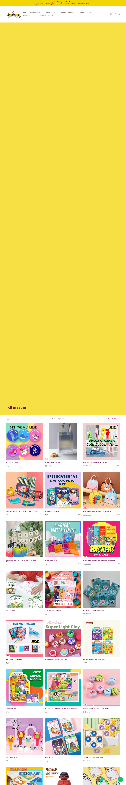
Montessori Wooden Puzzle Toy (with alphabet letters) (22, 511)
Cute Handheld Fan (11, 757)
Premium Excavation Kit (52, 511)
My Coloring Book (11, 610)
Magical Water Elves (51, 560)
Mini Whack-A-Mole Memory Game (93, 610)
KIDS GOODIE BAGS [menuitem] (36, 12)
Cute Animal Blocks (11, 708)
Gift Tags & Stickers (12, 462)
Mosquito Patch (49, 757)
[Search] (111, 14)
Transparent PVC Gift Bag (52, 462)
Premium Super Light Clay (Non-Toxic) (56, 659)
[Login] (119, 14)
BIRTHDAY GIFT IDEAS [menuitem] (68, 12)
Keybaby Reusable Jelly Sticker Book (94, 659)
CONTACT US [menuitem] (44, 15)
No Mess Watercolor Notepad (53, 610)
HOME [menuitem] (25, 12)
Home (54, 419)
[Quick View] (40, 457)
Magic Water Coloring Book (14, 659)
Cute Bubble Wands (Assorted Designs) (95, 462)
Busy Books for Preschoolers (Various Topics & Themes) (61, 708)
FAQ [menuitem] (52, 15)
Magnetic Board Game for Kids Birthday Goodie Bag (99, 560)
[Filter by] (8, 419)
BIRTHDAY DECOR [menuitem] (51, 12)
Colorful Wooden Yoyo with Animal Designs (96, 708)
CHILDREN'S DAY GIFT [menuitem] (30, 15)
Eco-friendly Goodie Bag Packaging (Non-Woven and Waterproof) (21, 561)
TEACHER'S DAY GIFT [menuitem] (85, 12)
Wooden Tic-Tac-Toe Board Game (93, 757)
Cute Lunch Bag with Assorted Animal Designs (97, 511)
